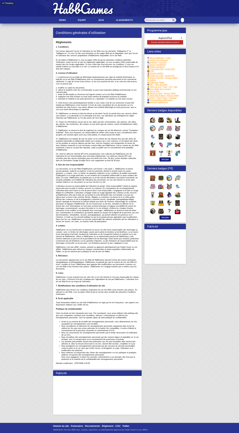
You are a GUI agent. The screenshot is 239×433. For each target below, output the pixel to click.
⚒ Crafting (151, 80)
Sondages (173, 98)
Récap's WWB (173, 96)
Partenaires (77, 426)
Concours (163, 62)
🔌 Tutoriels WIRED (155, 73)
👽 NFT (150, 85)
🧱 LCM (150, 71)
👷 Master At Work (154, 93)
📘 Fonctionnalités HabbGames (160, 100)
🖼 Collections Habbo (155, 82)
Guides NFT (170, 76)
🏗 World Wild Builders (156, 96)
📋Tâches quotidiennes (156, 65)
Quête (168, 58)
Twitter (125, 426)
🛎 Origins (151, 98)
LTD (170, 87)
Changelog (9, 3)
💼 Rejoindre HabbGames (157, 102)
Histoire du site (61, 426)
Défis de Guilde (161, 85)
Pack (165, 87)
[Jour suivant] (181, 38)
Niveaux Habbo (171, 78)
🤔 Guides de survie (155, 76)
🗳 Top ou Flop (153, 91)
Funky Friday (162, 98)
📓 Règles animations (156, 67)
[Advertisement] (97, 395)
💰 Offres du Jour (154, 87)
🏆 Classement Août (155, 69)
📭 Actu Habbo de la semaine (159, 89)
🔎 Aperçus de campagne (157, 60)
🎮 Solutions (152, 62)
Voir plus (165, 159)
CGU (117, 426)
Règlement (107, 426)
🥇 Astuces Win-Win (155, 78)
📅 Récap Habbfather (155, 58)
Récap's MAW (169, 93)
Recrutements (92, 426)
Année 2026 (170, 69)
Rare (175, 87)
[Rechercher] (173, 20)
